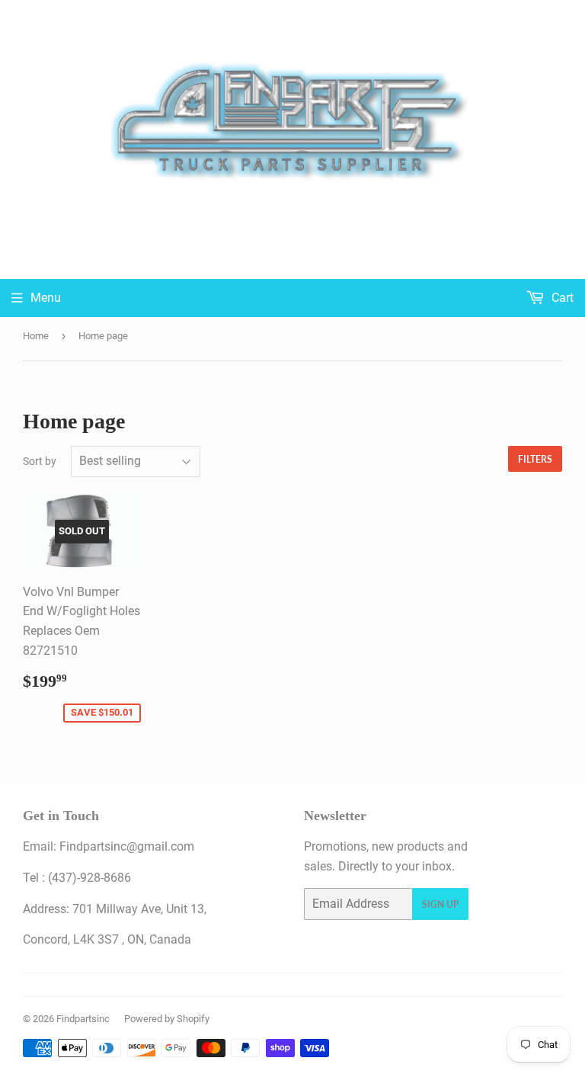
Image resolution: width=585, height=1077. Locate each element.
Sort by (39, 461)
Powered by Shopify (166, 1018)
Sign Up (440, 904)
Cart (561, 297)
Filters (535, 459)
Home (36, 335)
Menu (45, 297)
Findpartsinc (83, 1018)
